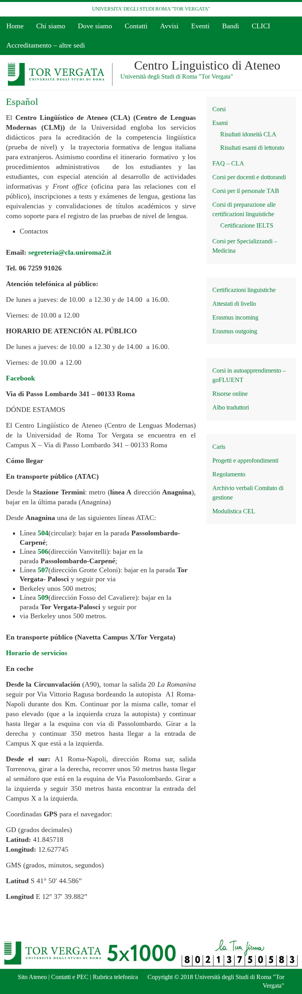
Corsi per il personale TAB (245, 190)
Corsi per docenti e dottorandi (249, 177)
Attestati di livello (234, 303)
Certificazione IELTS (246, 225)
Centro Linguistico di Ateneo (207, 65)
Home (15, 26)
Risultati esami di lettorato (252, 147)
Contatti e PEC (69, 977)
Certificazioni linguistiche (244, 290)
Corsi (219, 109)
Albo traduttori (230, 407)
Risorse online (230, 393)
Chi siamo (50, 26)
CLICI (261, 26)
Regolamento (228, 474)
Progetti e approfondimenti (245, 460)
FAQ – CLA (228, 163)
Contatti (136, 26)
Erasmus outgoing (234, 331)
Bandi (230, 26)
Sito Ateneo (32, 977)
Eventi (200, 26)
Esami (220, 122)
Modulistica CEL (233, 511)
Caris (218, 446)
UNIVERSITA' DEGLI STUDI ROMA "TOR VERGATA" (151, 9)
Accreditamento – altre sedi (45, 45)
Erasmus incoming (235, 317)
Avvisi (169, 26)
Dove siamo (95, 26)
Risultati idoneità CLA (248, 134)
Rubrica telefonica (115, 977)
